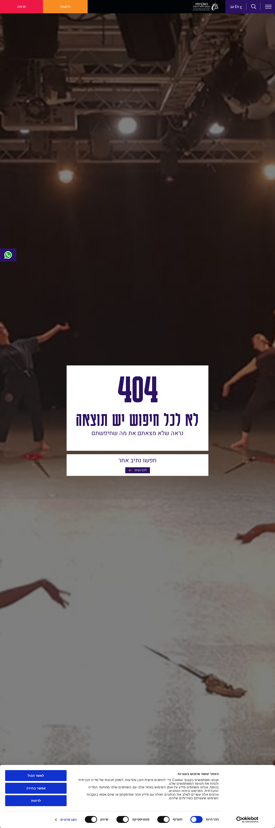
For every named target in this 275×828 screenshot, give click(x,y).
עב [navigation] (232, 7)
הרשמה (65, 6)
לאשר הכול (36, 775)
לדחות (36, 800)
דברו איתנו (8, 255)
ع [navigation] (241, 7)
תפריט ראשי (268, 6)
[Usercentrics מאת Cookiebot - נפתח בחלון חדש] (247, 819)
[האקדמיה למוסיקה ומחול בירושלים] (205, 7)
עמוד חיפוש (253, 6)
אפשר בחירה (36, 788)
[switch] (164, 819)
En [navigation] (237, 7)
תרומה (21, 6)
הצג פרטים (68, 819)
